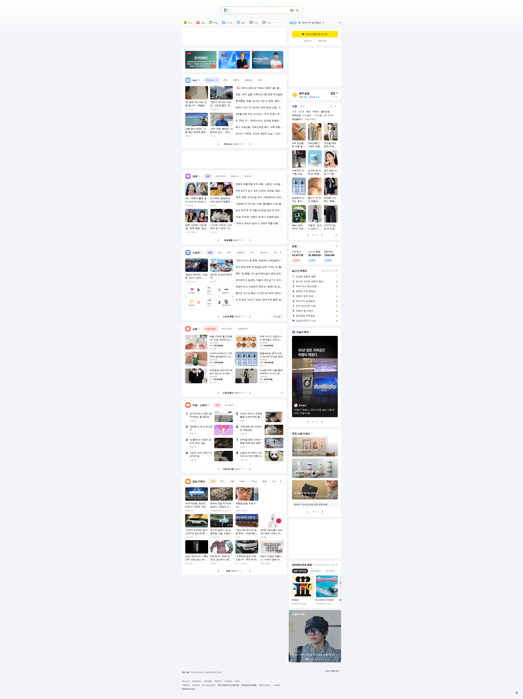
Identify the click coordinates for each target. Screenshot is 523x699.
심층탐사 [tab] (248, 80)
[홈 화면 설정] (517, 693)
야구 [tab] (252, 252)
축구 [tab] (229, 252)
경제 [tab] (260, 80)
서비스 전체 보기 (332, 671)
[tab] (211, 80)
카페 (269, 22)
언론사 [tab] (236, 80)
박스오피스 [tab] (316, 571)
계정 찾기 (308, 40)
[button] (277, 23)
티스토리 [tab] (229, 405)
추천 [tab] (225, 80)
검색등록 (208, 681)
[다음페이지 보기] (232, 297)
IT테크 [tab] (254, 481)
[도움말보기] (337, 564)
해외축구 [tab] (241, 252)
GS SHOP (329, 115)
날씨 (243, 22)
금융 (203, 22)
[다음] (280, 252)
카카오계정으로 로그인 (316, 34)
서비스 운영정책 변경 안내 (202, 673)
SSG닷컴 (296, 115)
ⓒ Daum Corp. (188, 689)
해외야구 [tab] (264, 252)
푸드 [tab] (222, 481)
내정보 (237, 681)
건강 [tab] (274, 481)
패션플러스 (297, 119)
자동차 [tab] (242, 481)
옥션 (308, 111)
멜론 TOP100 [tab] (300, 571)
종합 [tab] (208, 176)
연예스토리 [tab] (220, 176)
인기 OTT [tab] (330, 571)
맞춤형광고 (197, 681)
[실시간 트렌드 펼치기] (339, 22)
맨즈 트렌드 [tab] (227, 328)
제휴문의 (218, 681)
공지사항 (186, 672)
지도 (190, 22)
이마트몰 (317, 115)
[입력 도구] (291, 10)
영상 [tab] (220, 252)
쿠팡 (294, 111)
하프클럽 (307, 115)
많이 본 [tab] (247, 176)
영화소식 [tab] (235, 176)
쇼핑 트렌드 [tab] (211, 328)
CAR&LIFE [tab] (243, 328)
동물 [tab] (264, 481)
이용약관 (186, 685)
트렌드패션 (310, 119)
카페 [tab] (217, 405)
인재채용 (228, 681)
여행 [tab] (232, 481)
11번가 (315, 111)
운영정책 (196, 685)
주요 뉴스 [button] (208, 79)
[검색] (297, 10)
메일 (216, 22)
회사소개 (186, 681)
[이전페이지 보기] (186, 297)
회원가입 (322, 40)
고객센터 (277, 685)
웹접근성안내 (264, 685)
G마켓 (301, 111)
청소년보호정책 (208, 685)
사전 (256, 22)
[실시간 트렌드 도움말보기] (337, 270)
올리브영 (325, 111)
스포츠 (229, 22)
